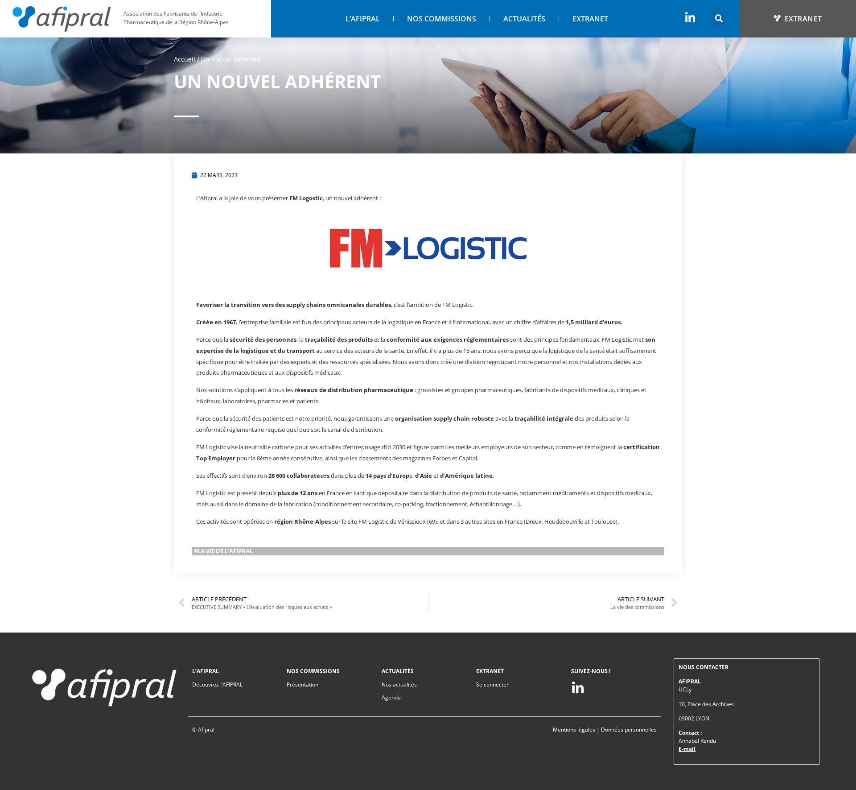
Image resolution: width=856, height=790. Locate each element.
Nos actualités (399, 684)
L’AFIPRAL (363, 19)
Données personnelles (629, 729)
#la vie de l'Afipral (223, 551)
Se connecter (492, 684)
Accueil (184, 59)
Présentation (302, 684)
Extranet (590, 19)
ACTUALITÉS (524, 19)
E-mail (687, 749)
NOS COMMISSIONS (441, 19)
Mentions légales (574, 729)
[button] (719, 19)
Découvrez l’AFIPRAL (217, 684)
